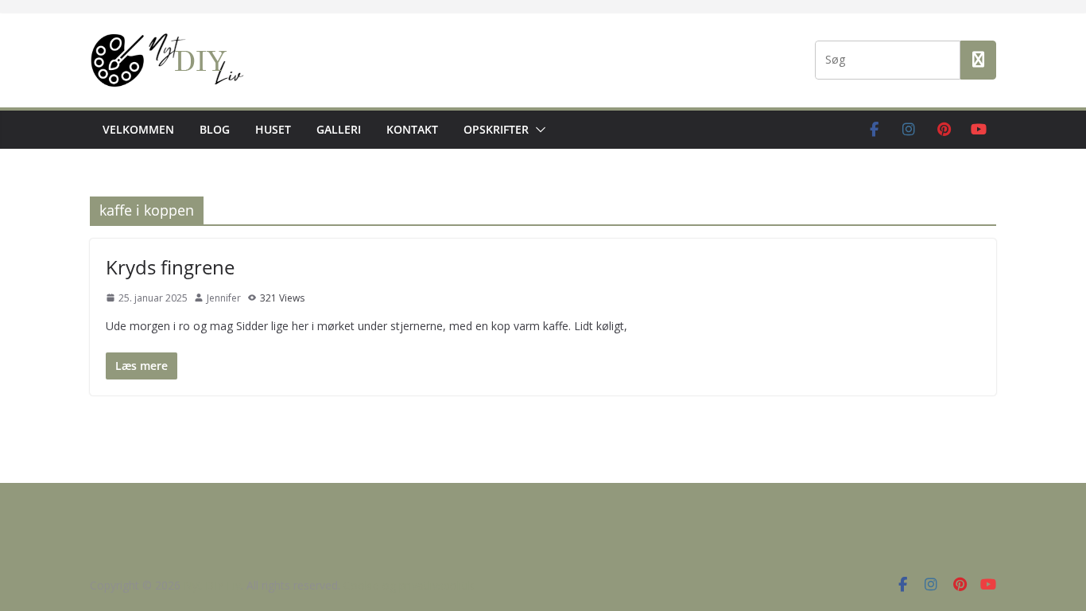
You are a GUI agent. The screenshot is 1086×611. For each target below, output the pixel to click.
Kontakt (412, 129)
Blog (215, 129)
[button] (537, 130)
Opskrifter (496, 129)
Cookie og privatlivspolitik (408, 585)
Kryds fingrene (170, 267)
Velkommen (138, 129)
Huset (273, 129)
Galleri (338, 129)
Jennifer (224, 298)
